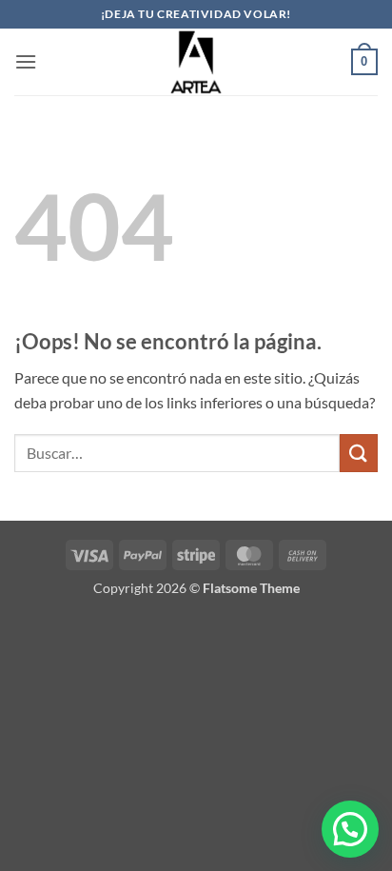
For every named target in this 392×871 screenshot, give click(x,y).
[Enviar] (359, 452)
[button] (25, 61)
